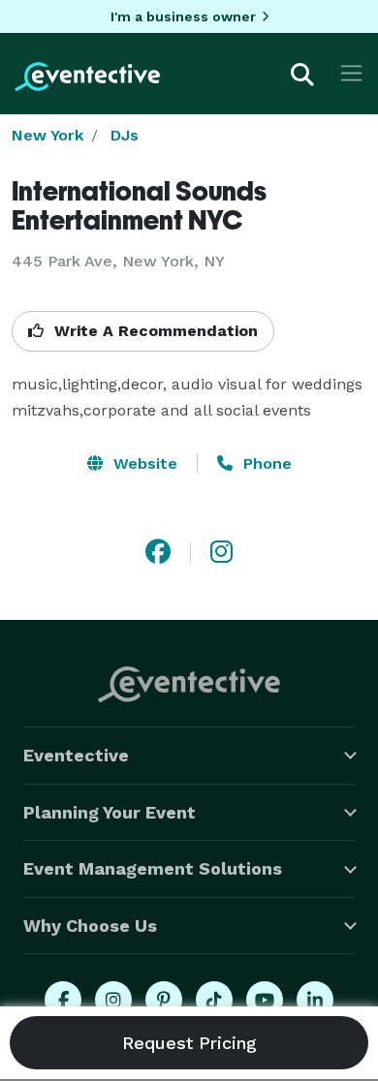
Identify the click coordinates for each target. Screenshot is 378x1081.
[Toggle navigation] (351, 73)
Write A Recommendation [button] (153, 331)
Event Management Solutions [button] (152, 868)
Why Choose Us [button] (90, 925)
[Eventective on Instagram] (113, 999)
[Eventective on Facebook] (63, 999)
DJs (124, 135)
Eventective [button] (76, 755)
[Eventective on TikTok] (214, 999)
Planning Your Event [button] (109, 812)
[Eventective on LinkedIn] (315, 999)
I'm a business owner (183, 16)
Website (143, 463)
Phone (265, 463)
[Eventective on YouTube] (264, 999)
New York (47, 135)
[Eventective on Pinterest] (163, 999)
